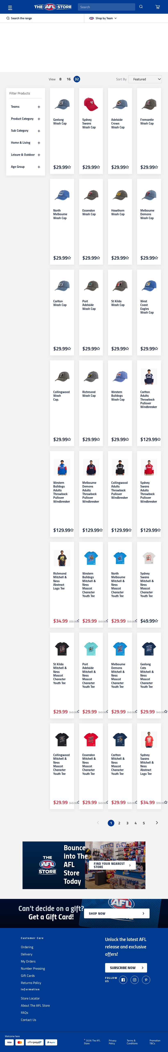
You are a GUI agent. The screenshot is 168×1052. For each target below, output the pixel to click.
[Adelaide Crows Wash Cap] (120, 104)
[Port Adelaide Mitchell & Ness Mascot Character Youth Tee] (91, 649)
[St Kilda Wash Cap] (120, 286)
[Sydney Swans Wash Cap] (91, 104)
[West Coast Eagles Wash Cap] (149, 286)
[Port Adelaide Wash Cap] (91, 286)
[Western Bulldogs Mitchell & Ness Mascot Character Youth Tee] (91, 558)
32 (77, 79)
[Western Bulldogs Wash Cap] (120, 377)
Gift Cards (28, 975)
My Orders (28, 961)
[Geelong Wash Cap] (62, 104)
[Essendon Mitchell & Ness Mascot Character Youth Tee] (91, 740)
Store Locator (30, 998)
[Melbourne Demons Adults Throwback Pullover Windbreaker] (91, 467)
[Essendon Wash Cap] (91, 195)
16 (69, 79)
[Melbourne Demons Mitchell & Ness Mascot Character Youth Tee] (120, 649)
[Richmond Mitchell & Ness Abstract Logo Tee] (62, 558)
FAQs (24, 1012)
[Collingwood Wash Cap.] (62, 377)
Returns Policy (31, 982)
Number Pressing (33, 968)
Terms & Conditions (132, 1042)
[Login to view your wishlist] (69, 167)
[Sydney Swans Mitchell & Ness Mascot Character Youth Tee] (149, 558)
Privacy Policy (112, 1042)
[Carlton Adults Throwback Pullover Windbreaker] (149, 377)
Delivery (26, 954)
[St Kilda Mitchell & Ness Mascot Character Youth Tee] (62, 649)
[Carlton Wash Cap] (62, 286)
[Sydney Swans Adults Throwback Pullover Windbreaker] (149, 467)
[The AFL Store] (53, 6)
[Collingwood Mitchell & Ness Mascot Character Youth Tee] (62, 740)
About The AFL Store (35, 1005)
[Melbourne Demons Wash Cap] (149, 195)
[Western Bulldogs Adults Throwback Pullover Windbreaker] (62, 467)
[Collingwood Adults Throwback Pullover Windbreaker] (120, 467)
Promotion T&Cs (155, 1042)
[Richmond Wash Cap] (91, 377)
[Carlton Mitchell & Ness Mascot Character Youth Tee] (120, 740)
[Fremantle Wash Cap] (149, 104)
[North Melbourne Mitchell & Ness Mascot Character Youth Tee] (120, 558)
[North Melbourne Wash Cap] (62, 195)
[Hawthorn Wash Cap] (120, 195)
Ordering (27, 946)
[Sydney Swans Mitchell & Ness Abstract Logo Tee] (149, 740)
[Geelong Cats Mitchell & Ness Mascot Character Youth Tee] (149, 649)
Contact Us (28, 1019)
